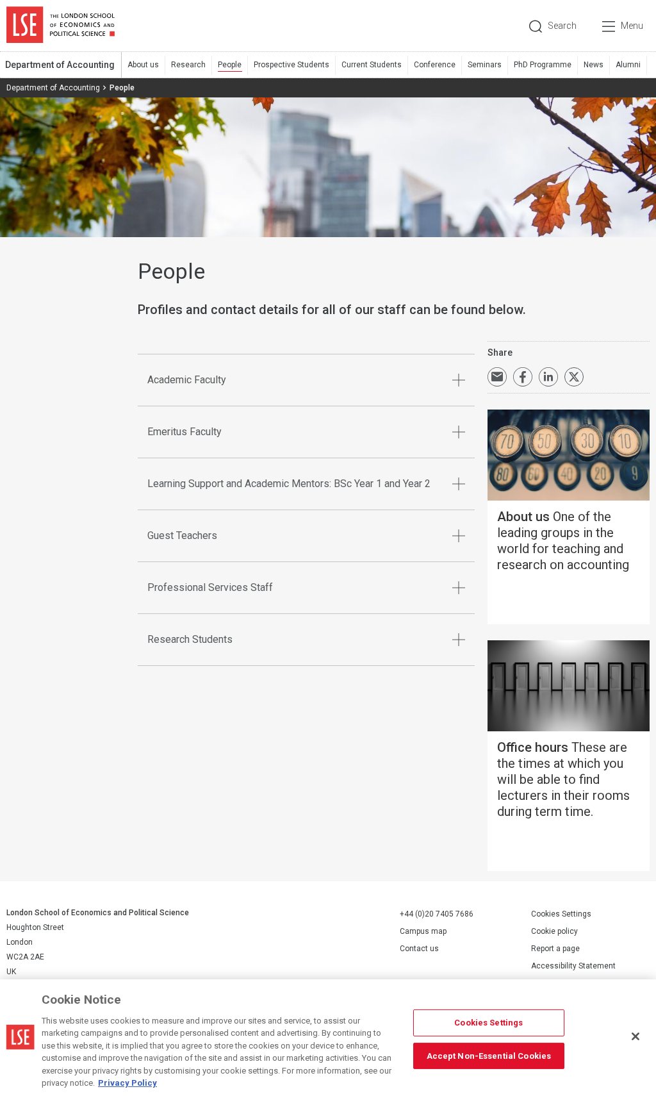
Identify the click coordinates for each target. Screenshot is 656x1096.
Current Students (371, 64)
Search (562, 26)
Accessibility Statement (573, 965)
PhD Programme (542, 64)
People (230, 64)
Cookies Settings (561, 913)
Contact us (419, 948)
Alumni (628, 64)
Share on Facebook (522, 376)
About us (143, 64)
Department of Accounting (60, 65)
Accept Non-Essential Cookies (489, 1055)
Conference (434, 64)
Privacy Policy (127, 1083)
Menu (632, 26)
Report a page (555, 948)
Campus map (423, 931)
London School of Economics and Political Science (60, 25)
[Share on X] (574, 376)
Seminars (485, 64)
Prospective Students (291, 64)
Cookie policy (554, 931)
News (593, 64)
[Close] (635, 1036)
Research (188, 64)
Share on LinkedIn (548, 376)
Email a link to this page (497, 376)
